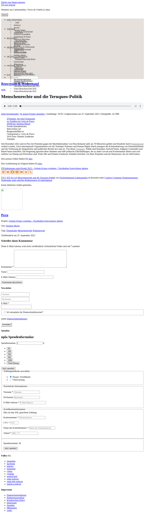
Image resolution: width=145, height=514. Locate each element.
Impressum (12, 503)
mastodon (11, 461)
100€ (10, 360)
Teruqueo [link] (80, 149)
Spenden (11, 505)
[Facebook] (12, 172)
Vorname (8, 392)
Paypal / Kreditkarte (21, 377)
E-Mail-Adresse (8, 277)
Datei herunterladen (10, 114)
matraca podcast (14, 484)
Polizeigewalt (39, 230)
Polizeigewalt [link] (137, 144)
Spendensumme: (8, 343)
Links (9, 510)
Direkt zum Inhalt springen (13, 2)
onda (3, 89)
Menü (4, 15)
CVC (6, 422)
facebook (11, 464)
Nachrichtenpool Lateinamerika (73, 178)
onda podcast (13, 479)
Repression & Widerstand (20, 84)
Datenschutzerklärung (16, 319)
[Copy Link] (30, 172)
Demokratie (12, 230)
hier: (31, 159)
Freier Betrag (13, 363)
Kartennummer (11, 417)
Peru (4, 215)
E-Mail (5, 303)
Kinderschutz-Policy (16, 500)
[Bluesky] (8, 172)
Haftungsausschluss (15, 498)
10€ (9, 351)
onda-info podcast (15, 481)
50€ (9, 357)
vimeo (9, 471)
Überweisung (19, 380)
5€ (9, 348)
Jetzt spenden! (8, 368)
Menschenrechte (25, 230)
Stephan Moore (13, 226)
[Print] (26, 172)
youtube (10, 474)
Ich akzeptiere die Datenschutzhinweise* (24, 312)
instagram (11, 469)
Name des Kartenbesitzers (15, 428)
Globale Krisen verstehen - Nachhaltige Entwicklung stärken (36, 221)
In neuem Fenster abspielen (32, 114)
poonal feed (12, 476)
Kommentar (7, 267)
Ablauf (7, 433)
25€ (9, 354)
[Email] (21, 172)
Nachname (8, 397)
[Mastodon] (3, 172)
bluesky (10, 466)
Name (4, 272)
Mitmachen (12, 508)
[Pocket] (17, 172)
